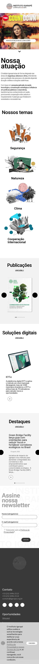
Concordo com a (17, 531)
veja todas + (19, 270)
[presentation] (4, 295)
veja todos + (19, 426)
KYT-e (9, 377)
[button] (14, 317)
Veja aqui (6, 618)
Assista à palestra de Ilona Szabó (18, 40)
